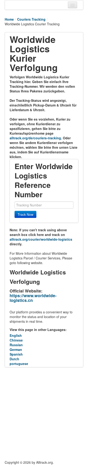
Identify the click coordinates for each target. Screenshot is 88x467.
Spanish (16, 354)
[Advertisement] (44, 414)
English (16, 335)
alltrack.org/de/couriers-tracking (35, 138)
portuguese (19, 363)
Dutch (14, 359)
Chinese (16, 340)
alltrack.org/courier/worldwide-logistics (41, 239)
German (16, 349)
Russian (16, 344)
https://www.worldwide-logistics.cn (33, 297)
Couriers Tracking (31, 19)
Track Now (25, 214)
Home (9, 19)
